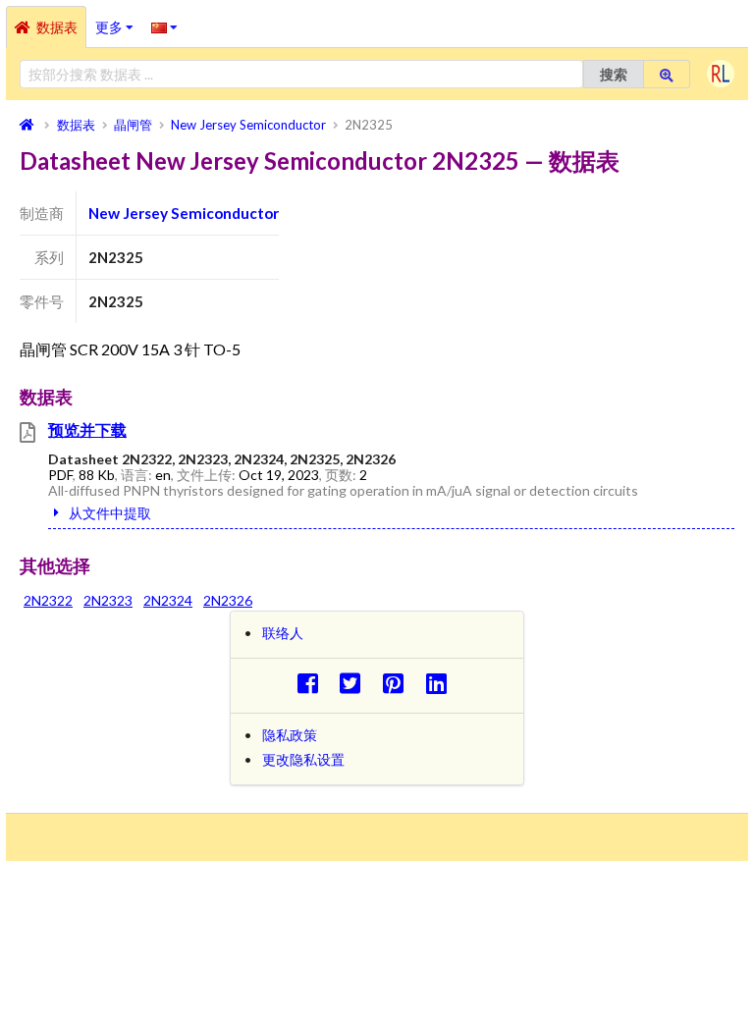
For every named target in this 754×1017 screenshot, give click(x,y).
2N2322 (48, 600)
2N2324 (167, 600)
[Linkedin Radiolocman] (441, 683)
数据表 (57, 27)
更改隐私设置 (303, 759)
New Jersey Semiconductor (183, 213)
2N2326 (227, 600)
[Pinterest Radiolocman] (399, 683)
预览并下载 (87, 429)
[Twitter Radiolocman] (356, 683)
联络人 (282, 632)
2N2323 (108, 600)
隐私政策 (289, 734)
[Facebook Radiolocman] (313, 683)
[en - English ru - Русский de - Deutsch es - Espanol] (164, 26)
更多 (118, 20)
